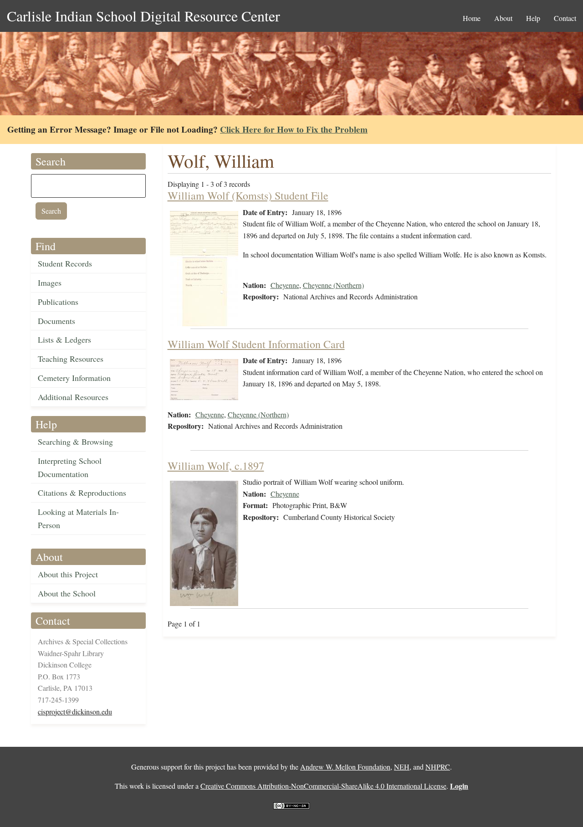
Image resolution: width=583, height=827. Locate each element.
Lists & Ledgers (64, 339)
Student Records (65, 263)
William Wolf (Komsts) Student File (248, 195)
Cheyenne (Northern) (333, 285)
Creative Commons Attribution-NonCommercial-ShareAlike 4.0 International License (323, 786)
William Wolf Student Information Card (256, 344)
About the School (67, 593)
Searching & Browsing (75, 441)
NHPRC (437, 766)
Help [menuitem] (533, 18)
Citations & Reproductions (82, 492)
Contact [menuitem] (565, 18)
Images (49, 282)
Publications (58, 301)
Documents (56, 320)
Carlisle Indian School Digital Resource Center (143, 16)
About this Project (68, 574)
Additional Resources (73, 396)
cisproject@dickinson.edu (75, 711)
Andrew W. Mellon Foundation (345, 766)
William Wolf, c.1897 (216, 465)
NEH (401, 766)
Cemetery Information (74, 377)
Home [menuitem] (472, 18)
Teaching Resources (70, 358)
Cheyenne (285, 285)
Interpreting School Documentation (70, 467)
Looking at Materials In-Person (78, 518)
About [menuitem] (503, 18)
